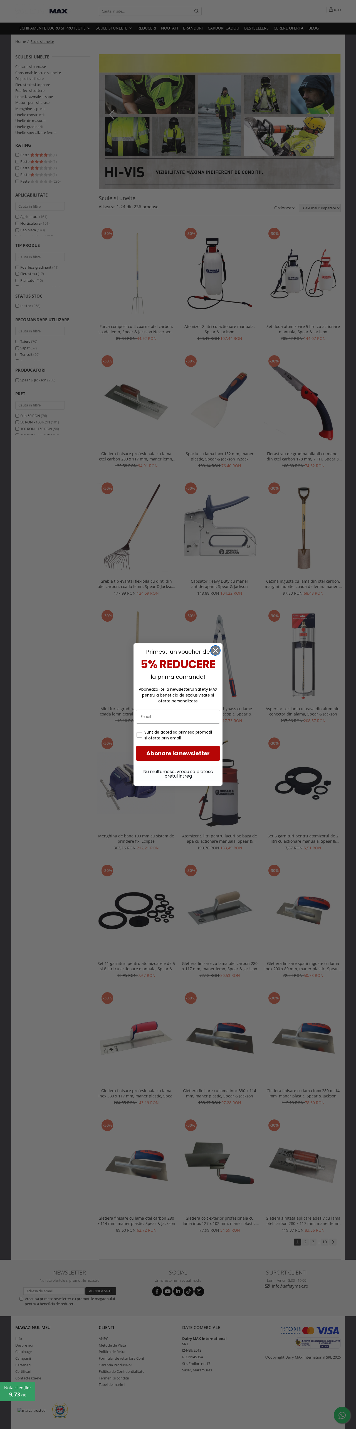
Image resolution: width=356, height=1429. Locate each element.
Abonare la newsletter (178, 753)
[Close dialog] (215, 650)
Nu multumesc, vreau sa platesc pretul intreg (178, 773)
